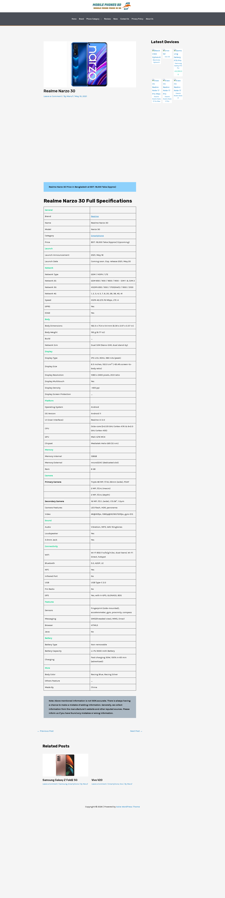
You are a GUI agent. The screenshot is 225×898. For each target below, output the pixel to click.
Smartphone (97, 235)
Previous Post (45, 731)
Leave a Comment (53, 96)
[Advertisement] (90, 120)
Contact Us (124, 19)
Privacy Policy (137, 19)
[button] (100, 19)
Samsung (63, 784)
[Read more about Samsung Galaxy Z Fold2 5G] (65, 765)
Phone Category (92, 19)
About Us (149, 19)
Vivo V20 (97, 780)
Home (74, 19)
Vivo (121, 784)
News (115, 19)
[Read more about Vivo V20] (114, 765)
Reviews (107, 19)
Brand (81, 19)
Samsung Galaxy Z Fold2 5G (60, 780)
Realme (95, 216)
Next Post (136, 731)
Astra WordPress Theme (128, 806)
